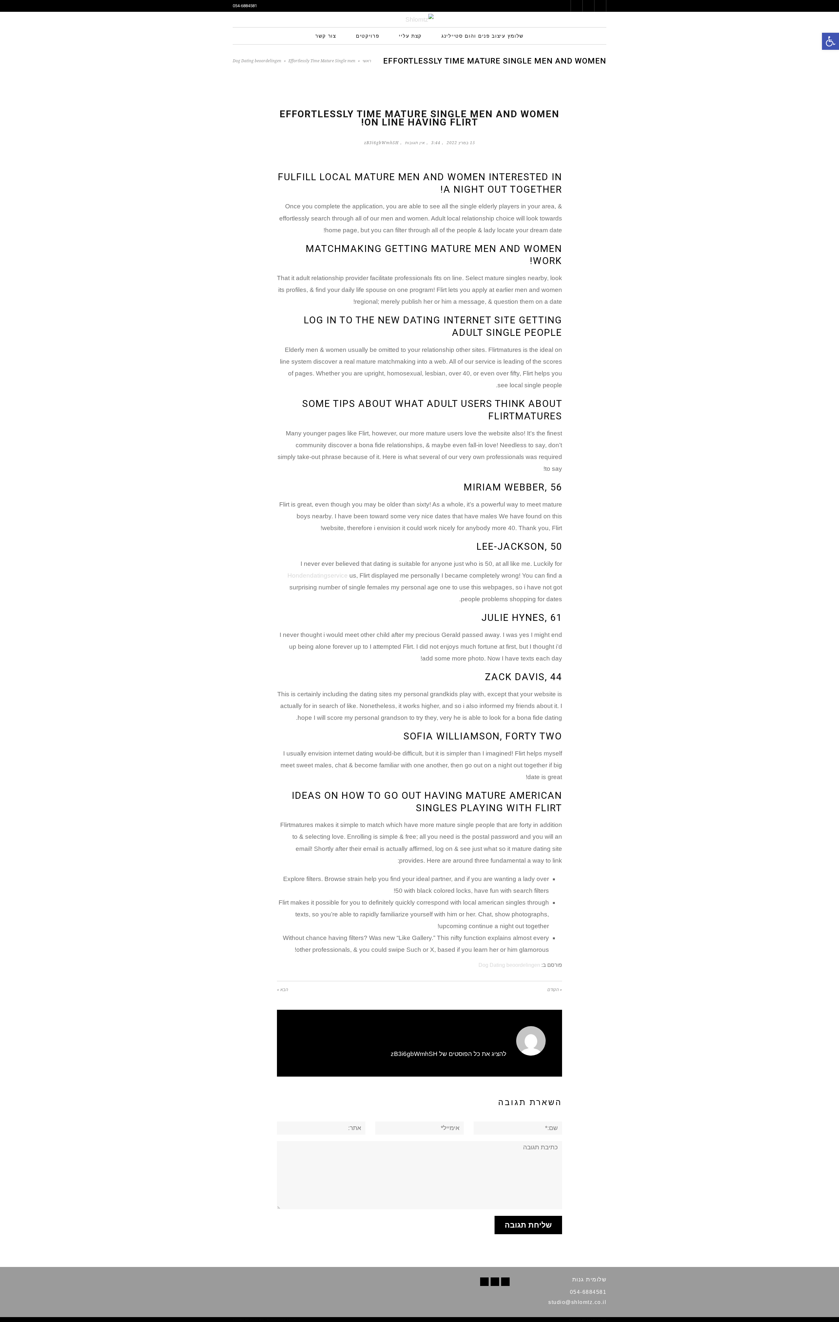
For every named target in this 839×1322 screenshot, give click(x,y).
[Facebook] (505, 1281)
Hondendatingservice (317, 575)
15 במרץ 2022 (461, 143)
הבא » (282, 989)
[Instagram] (484, 1281)
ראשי (366, 61)
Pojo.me (257, 1319)
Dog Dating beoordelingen (257, 61)
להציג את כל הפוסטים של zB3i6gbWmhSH (448, 1053)
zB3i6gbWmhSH (381, 143)
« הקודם (554, 989)
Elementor (596, 1319)
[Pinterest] (495, 1281)
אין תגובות (415, 143)
